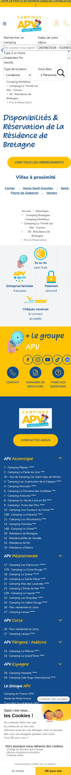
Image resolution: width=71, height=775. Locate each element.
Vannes (51, 193)
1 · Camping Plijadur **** (19, 467)
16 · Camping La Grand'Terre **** (24, 656)
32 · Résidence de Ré (17, 543)
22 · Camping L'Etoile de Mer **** (24, 588)
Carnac (10, 188)
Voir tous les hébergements (39, 162)
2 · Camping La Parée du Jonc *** (24, 472)
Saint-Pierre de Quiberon (40, 190)
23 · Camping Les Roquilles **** (23, 598)
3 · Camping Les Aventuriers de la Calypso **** (32, 481)
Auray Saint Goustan (38, 188)
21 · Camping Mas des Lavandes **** (26, 584)
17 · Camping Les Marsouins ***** (25, 565)
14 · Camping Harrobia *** (20, 524)
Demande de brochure (35, 384)
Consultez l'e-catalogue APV (21, 703)
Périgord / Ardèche (25, 642)
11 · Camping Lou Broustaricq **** (25, 519)
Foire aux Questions (58, 384)
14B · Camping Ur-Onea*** (20, 529)
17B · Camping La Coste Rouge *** (25, 569)
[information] (66, 23)
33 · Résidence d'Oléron (18, 547)
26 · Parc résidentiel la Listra (21, 607)
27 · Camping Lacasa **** (19, 612)
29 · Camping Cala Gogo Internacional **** (30, 678)
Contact (12, 382)
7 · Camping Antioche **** (20, 496)
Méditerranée (20, 556)
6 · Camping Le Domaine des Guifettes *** (29, 491)
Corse (13, 620)
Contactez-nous (35, 440)
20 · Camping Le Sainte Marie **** (24, 579)
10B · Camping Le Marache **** (23, 514)
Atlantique (18, 459)
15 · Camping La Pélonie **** (21, 651)
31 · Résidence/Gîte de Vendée (22, 538)
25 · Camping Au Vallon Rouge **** (25, 602)
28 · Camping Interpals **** (20, 673)
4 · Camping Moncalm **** (20, 486)
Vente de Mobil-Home (17, 698)
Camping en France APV (19, 694)
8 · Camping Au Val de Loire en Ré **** (27, 500)
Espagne (16, 664)
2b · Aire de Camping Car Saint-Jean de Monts (32, 477)
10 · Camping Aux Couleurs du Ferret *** (29, 510)
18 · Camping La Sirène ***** (21, 574)
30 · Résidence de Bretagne (20, 533)
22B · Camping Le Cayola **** (22, 593)
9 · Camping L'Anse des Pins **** (24, 505)
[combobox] (24, 48)
